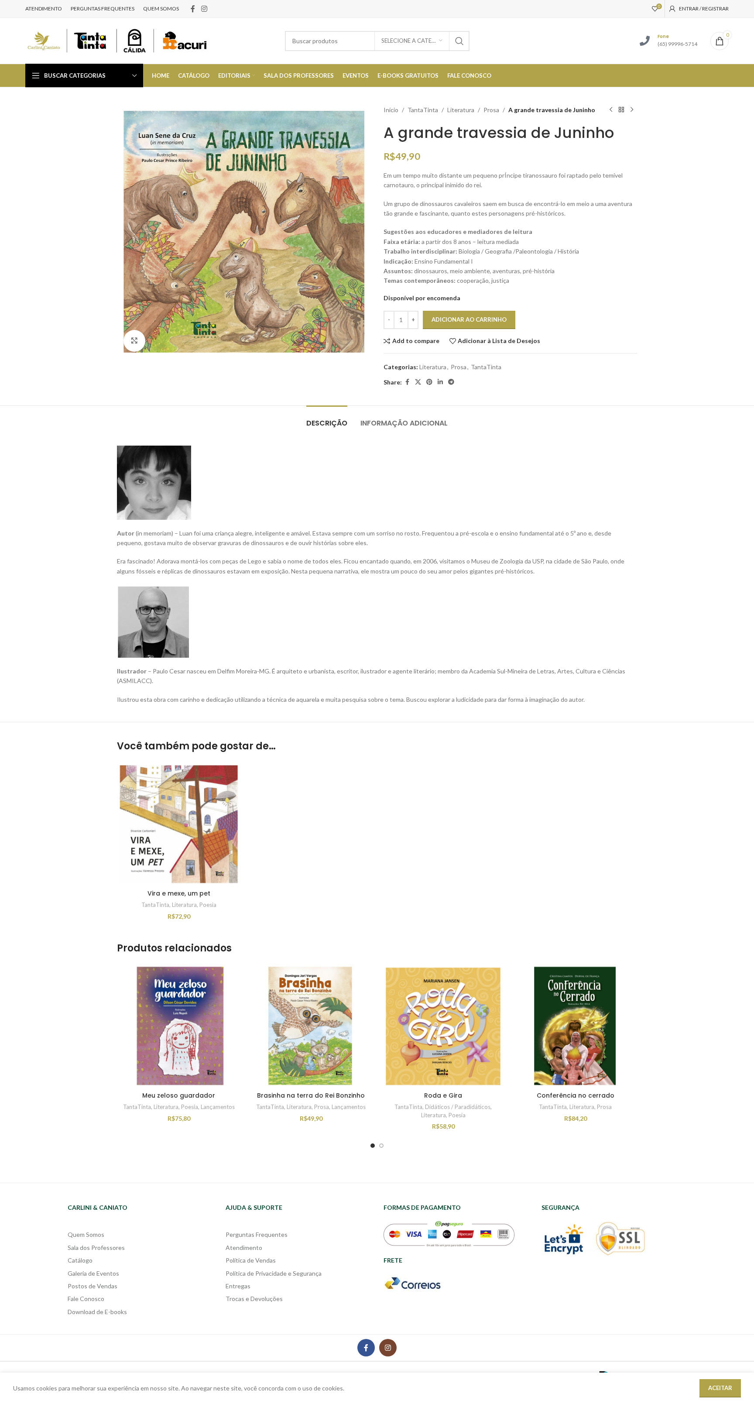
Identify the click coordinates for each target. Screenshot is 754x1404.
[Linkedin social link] (440, 382)
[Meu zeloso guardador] (178, 1026)
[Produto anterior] (611, 110)
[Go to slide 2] (381, 1145)
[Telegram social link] (451, 382)
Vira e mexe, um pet (178, 893)
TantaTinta (423, 109)
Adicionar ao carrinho (469, 319)
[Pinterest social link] (429, 382)
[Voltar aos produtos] (621, 110)
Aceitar (720, 1387)
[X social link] (418, 382)
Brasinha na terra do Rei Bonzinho (311, 1095)
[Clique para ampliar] (134, 341)
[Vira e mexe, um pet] (178, 824)
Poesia (207, 904)
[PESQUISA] (459, 41)
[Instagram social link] (204, 8)
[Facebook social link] (193, 8)
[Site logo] (117, 40)
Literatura (460, 109)
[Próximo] (632, 110)
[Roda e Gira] (443, 1026)
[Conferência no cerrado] (575, 1026)
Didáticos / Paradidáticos (457, 1106)
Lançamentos (218, 1106)
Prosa (491, 109)
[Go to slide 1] (372, 1145)
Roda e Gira (443, 1095)
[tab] (326, 418)
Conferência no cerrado (575, 1095)
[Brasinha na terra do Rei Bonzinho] (311, 1026)
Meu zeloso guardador (178, 1095)
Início (391, 109)
